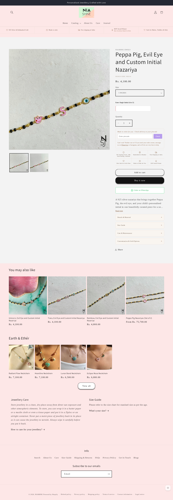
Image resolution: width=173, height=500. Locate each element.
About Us (47, 458)
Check (158, 136)
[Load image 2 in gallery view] (39, 162)
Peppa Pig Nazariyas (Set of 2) (139, 318)
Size (117, 87)
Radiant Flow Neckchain (19, 373)
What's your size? (97, 410)
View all (86, 386)
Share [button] (120, 250)
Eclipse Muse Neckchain (97, 373)
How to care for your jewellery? (26, 429)
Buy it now (139, 180)
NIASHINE (39, 494)
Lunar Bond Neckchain (71, 373)
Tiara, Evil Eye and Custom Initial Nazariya (66, 318)
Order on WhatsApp (141, 190)
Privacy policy (79, 494)
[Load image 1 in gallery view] (19, 162)
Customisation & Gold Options (139, 241)
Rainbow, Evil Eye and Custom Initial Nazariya (103, 319)
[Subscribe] (108, 474)
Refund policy (66, 494)
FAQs (97, 458)
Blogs (136, 458)
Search (37, 458)
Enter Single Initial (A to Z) (124, 102)
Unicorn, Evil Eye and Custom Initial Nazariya (24, 319)
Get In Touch (125, 458)
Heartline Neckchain (43, 373)
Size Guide (139, 225)
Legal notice (139, 494)
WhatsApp (124, 145)
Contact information (124, 494)
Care (56, 458)
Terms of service (108, 494)
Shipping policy (94, 494)
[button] (12, 12)
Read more (119, 211)
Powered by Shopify (50, 494)
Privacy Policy (109, 458)
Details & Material (139, 217)
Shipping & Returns (83, 458)
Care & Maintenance (139, 233)
